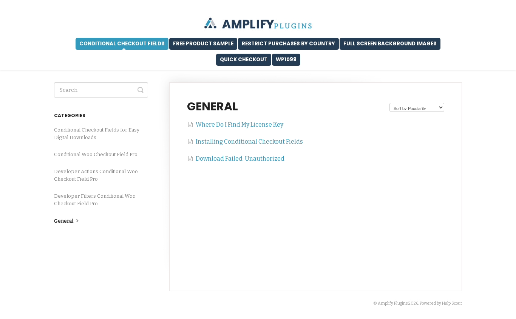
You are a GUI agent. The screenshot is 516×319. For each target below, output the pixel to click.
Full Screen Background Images (390, 43)
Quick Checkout (243, 59)
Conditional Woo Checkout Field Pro (95, 154)
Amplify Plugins (393, 303)
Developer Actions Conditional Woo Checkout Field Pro (96, 175)
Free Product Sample (203, 43)
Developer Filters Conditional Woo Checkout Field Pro (95, 199)
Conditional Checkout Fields (122, 43)
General (64, 221)
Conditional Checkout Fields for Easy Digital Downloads (96, 133)
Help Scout (452, 303)
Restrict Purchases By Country (288, 43)
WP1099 (286, 59)
